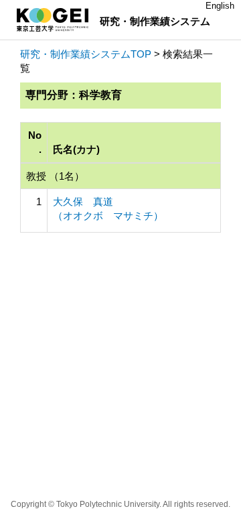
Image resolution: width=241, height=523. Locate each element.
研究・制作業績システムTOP (85, 54)
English (220, 6)
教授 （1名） (55, 176)
